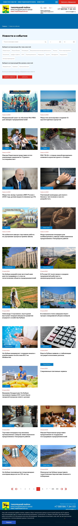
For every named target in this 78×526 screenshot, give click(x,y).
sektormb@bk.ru (71, 11)
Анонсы (55, 50)
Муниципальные (24, 66)
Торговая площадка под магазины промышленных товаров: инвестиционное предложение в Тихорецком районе (18, 434)
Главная (4, 26)
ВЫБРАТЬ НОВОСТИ (9, 77)
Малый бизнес (16, 50)
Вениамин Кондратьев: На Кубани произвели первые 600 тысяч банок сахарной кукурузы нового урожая (16, 395)
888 (53, 489)
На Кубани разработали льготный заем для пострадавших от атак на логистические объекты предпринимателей (19, 276)
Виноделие (55, 54)
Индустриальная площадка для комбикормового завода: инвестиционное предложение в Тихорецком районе (56, 236)
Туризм (48, 54)
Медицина (41, 54)
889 (57, 489)
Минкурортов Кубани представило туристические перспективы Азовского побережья (55, 474)
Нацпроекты (63, 54)
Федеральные (7, 66)
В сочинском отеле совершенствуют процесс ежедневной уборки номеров (55, 315)
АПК (23, 54)
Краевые (15, 66)
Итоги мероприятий (65, 50)
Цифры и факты (15, 54)
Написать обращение (68, 2)
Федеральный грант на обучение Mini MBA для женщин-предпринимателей (19, 119)
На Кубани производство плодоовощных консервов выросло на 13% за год (18, 473)
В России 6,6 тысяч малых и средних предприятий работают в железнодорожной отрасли (54, 276)
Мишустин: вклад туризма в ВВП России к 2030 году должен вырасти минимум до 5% (19, 196)
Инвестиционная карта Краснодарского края (47, 12)
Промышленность (31, 54)
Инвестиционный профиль (27, 2)
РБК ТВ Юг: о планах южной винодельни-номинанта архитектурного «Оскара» (56, 156)
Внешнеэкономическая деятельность (40, 50)
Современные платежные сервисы (53, 371)
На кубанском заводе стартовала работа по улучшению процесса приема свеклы (18, 235)
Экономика (6, 54)
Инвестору (40, 2)
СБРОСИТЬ (25, 77)
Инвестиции (6, 50)
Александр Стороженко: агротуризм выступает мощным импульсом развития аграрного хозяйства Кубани (17, 316)
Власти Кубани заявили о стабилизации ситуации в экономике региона (55, 354)
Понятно (9, 522)
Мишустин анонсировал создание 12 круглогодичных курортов (54, 119)
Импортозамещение (8, 58)
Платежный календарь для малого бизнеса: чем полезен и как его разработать (53, 197)
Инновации (25, 50)
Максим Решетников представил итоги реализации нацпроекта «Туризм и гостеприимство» (17, 157)
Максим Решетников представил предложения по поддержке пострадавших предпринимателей (53, 434)
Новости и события (9, 2)
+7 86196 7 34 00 (67, 9)
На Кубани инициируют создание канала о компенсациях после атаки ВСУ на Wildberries (18, 355)
